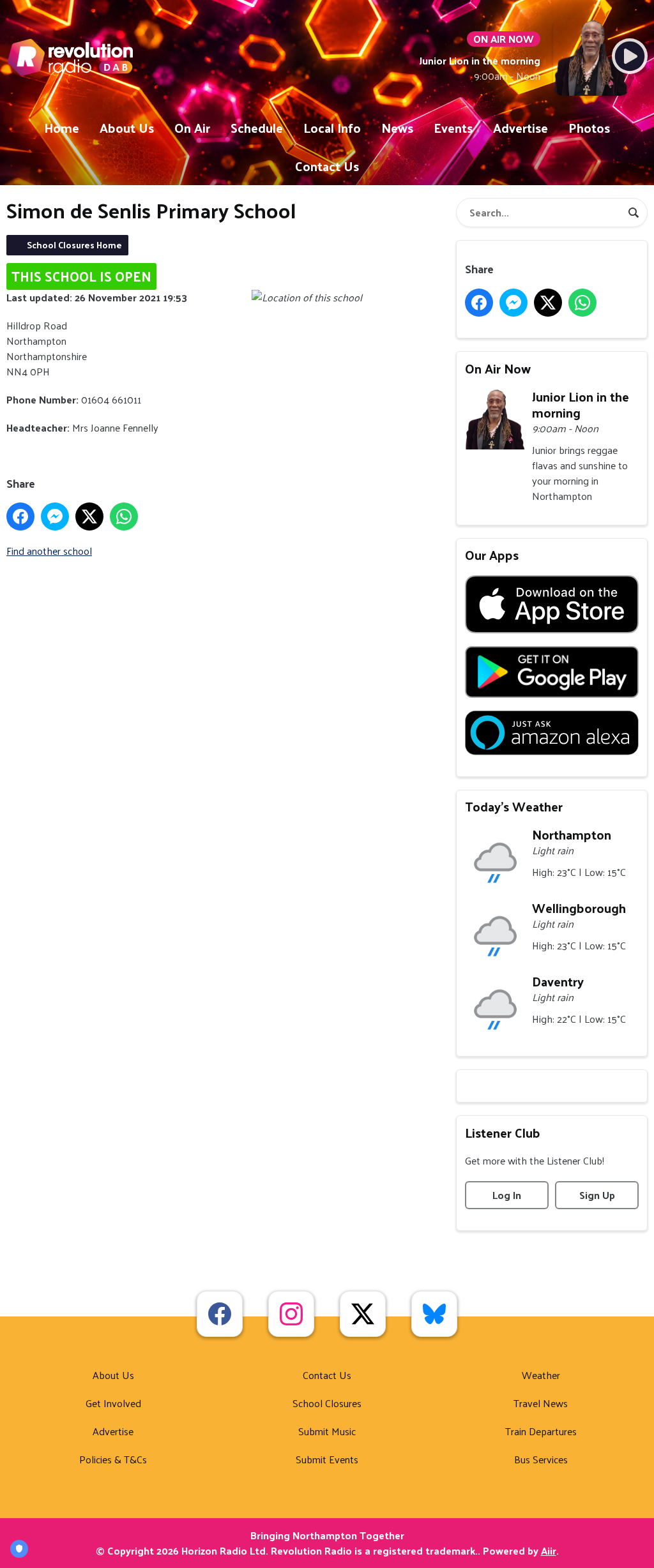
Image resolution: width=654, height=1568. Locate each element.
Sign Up (597, 1195)
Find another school (49, 550)
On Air (192, 127)
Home (61, 127)
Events (453, 127)
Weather (541, 1375)
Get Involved (113, 1403)
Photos (589, 127)
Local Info (332, 127)
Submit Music (327, 1431)
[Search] (633, 212)
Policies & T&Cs (113, 1459)
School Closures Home (74, 245)
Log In (506, 1195)
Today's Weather (514, 806)
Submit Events (327, 1459)
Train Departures (541, 1431)
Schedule (257, 127)
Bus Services (541, 1459)
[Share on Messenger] (55, 516)
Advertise (520, 127)
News (397, 127)
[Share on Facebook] (20, 516)
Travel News (540, 1403)
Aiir (548, 1550)
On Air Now (498, 368)
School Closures (327, 1403)
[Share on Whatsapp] (124, 516)
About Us (127, 127)
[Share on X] (89, 516)
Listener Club (502, 1132)
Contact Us (327, 166)
